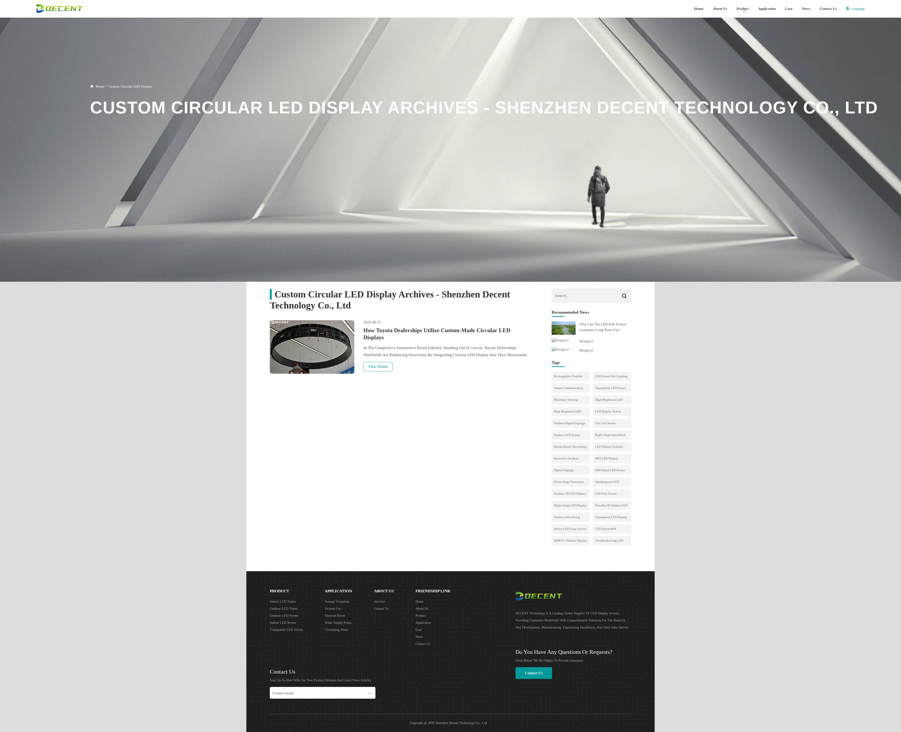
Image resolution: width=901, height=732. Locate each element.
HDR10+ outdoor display (570, 540)
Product (279, 591)
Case (789, 9)
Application (767, 9)
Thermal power (335, 615)
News (806, 9)
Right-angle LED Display (570, 505)
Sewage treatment (337, 601)
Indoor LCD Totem (283, 601)
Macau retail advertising (570, 446)
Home (698, 9)
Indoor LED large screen (570, 529)
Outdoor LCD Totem (284, 608)
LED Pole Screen (606, 493)
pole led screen (605, 423)
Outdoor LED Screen (567, 435)
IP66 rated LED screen (610, 470)
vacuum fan (333, 608)
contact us (534, 673)
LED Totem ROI (605, 529)
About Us (720, 9)
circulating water (336, 630)
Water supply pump (338, 622)
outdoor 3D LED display (570, 493)
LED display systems (609, 446)
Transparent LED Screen (286, 630)
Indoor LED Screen (283, 622)
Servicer (379, 601)
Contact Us (828, 9)
